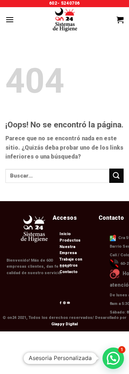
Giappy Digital (64, 324)
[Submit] (116, 176)
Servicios (92, 356)
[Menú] (9, 19)
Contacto (68, 271)
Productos (58, 356)
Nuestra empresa (49, 361)
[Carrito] (120, 20)
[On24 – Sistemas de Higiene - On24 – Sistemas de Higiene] (64, 19)
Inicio (30, 356)
